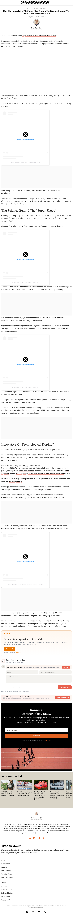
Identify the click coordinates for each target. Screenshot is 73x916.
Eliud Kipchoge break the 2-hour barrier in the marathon (40, 476)
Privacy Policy (46, 743)
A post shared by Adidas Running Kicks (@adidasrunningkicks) (25, 587)
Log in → (18, 655)
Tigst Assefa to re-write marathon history (39, 38)
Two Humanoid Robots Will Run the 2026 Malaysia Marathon (24, 796)
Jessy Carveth (36, 28)
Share (49, 33)
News (28, 8)
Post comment (64, 690)
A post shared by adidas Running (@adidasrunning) (25, 165)
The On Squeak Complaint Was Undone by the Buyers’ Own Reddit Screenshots (57, 798)
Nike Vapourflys (15, 484)
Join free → (9, 651)
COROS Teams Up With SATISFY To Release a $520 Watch (8, 796)
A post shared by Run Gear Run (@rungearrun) (25, 285)
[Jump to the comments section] (42, 33)
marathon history (58, 629)
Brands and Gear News (39, 8)
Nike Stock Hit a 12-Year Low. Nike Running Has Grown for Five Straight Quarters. (40, 798)
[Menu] (70, 2)
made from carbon (26, 473)
